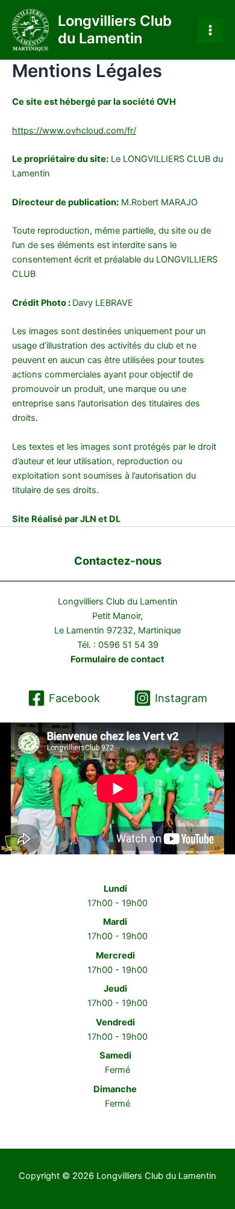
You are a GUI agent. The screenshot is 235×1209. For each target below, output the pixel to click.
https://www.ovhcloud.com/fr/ (74, 130)
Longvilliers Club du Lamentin (115, 29)
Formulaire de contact (117, 659)
